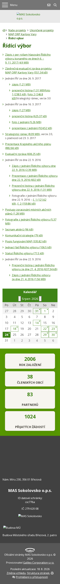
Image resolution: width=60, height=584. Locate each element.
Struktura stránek (38, 573)
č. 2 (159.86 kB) (26, 203)
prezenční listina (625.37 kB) (29, 116)
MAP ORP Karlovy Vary (22, 34)
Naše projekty (17, 30)
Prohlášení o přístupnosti (32, 577)
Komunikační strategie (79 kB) (24, 235)
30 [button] (53, 335)
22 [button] (44, 329)
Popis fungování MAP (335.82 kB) (25, 241)
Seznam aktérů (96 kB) (19, 229)
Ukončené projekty (42, 30)
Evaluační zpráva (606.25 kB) (22, 154)
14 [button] (36, 323)
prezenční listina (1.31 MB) (28, 90)
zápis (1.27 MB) (21, 110)
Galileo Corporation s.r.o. (38, 562)
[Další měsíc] (40, 299)
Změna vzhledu (16, 573)
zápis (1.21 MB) (21, 84)
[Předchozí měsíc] (19, 299)
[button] (6, 335)
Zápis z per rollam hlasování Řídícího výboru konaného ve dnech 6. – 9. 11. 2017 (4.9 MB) (28, 58)
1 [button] (45, 311)
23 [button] (53, 329)
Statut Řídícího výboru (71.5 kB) (24, 253)
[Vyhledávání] (55, 4)
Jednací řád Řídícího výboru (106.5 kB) (28, 247)
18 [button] (14, 329)
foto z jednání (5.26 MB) (26, 122)
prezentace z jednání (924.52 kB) (32, 128)
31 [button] (36, 311)
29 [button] (44, 335)
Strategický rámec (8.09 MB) (22, 134)
